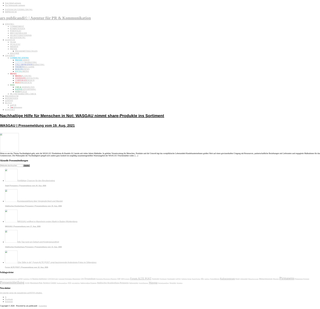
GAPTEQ (178, 279)
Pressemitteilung (12, 282)
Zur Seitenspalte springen (15, 5)
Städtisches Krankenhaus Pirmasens (113, 283)
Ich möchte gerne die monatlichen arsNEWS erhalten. (21, 293)
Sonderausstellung (62, 283)
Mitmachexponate (253, 279)
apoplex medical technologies (8, 279)
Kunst (238, 279)
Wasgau (153, 282)
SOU (69, 283)
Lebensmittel (244, 279)
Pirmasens (286, 278)
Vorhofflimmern (143, 283)
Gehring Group (186, 279)
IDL (202, 279)
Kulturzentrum (227, 278)
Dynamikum (90, 278)
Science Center (49, 283)
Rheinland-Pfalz (36, 283)
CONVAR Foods (53, 279)
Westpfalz (173, 283)
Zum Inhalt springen (13, 3)
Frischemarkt (171, 279)
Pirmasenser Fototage (302, 279)
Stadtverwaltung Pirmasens (88, 283)
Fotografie (155, 279)
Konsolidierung (215, 279)
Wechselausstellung (163, 283)
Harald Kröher (196, 279)
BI (31, 279)
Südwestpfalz (133, 283)
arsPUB (20, 279)
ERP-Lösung (125, 279)
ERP (118, 279)
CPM (82, 279)
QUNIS (27, 283)
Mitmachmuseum (265, 279)
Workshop (179, 283)
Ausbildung (26, 279)
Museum (276, 279)
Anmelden (43, 306)
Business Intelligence (39, 279)
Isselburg (207, 279)
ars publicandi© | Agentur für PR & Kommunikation (45, 18)
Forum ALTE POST (140, 278)
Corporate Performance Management (69, 279)
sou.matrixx (76, 283)
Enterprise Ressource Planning (106, 279)
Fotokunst (163, 279)
